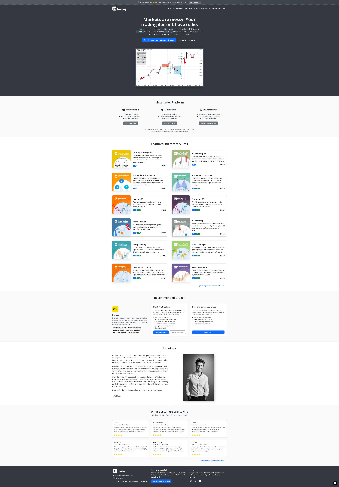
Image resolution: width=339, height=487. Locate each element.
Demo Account (177, 332)
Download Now (131, 123)
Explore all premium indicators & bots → (212, 286)
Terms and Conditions (120, 481)
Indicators (171, 9)
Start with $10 (161, 332)
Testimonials (143, 481)
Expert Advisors (181, 9)
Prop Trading (216, 9)
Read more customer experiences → (213, 461)
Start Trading (194, 2)
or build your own (187, 40)
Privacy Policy (133, 481)
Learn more (208, 332)
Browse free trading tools (161, 481)
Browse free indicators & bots (160, 40)
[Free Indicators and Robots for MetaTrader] (119, 8)
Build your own (206, 9)
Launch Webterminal (208, 123)
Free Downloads (194, 9)
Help (224, 9)
